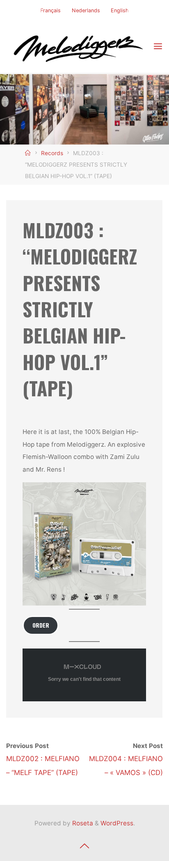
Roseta (82, 823)
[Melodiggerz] (79, 46)
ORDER (40, 625)
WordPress (116, 823)
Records (52, 153)
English (120, 10)
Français (50, 10)
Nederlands (86, 10)
